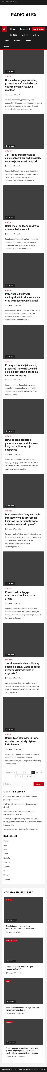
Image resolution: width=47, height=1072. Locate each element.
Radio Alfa (23, 14)
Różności (24, 29)
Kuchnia (28, 41)
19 (25, 776)
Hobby (17, 41)
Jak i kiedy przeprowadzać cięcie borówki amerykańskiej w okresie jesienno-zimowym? (23, 158)
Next (29, 776)
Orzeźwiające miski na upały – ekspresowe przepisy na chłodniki (20, 927)
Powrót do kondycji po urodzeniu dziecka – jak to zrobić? (20, 595)
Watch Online (38, 29)
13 (17, 776)
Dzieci (6, 41)
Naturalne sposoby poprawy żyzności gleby (20, 829)
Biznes (6, 841)
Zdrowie (36, 35)
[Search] (29, 29)
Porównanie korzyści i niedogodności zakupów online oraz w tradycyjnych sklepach (22, 297)
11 (37, 773)
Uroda (5, 871)
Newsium (31, 1069)
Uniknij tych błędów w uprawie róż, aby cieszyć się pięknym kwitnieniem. (22, 741)
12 (41, 773)
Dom (5, 845)
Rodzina (13, 35)
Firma (12, 29)
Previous (8, 773)
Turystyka (8, 46)
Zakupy (25, 35)
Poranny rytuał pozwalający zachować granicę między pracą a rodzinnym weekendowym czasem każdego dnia (22, 821)
